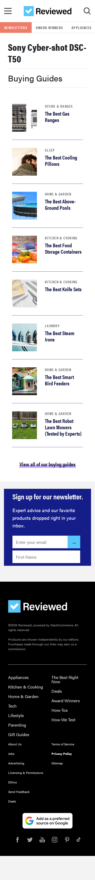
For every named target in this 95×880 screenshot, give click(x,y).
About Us (15, 744)
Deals (56, 691)
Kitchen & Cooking (61, 238)
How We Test (63, 720)
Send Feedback (19, 791)
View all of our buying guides (47, 464)
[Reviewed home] (48, 11)
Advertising (16, 763)
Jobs (11, 753)
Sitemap (57, 763)
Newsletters (15, 27)
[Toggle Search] (87, 11)
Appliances (18, 677)
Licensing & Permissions (25, 772)
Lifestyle (16, 715)
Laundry (52, 325)
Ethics (12, 782)
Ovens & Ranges (59, 106)
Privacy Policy (61, 753)
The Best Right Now (64, 679)
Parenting (17, 725)
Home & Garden (58, 194)
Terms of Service (62, 744)
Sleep (50, 150)
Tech (12, 706)
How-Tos (59, 710)
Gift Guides (18, 734)
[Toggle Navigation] (8, 11)
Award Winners (49, 27)
